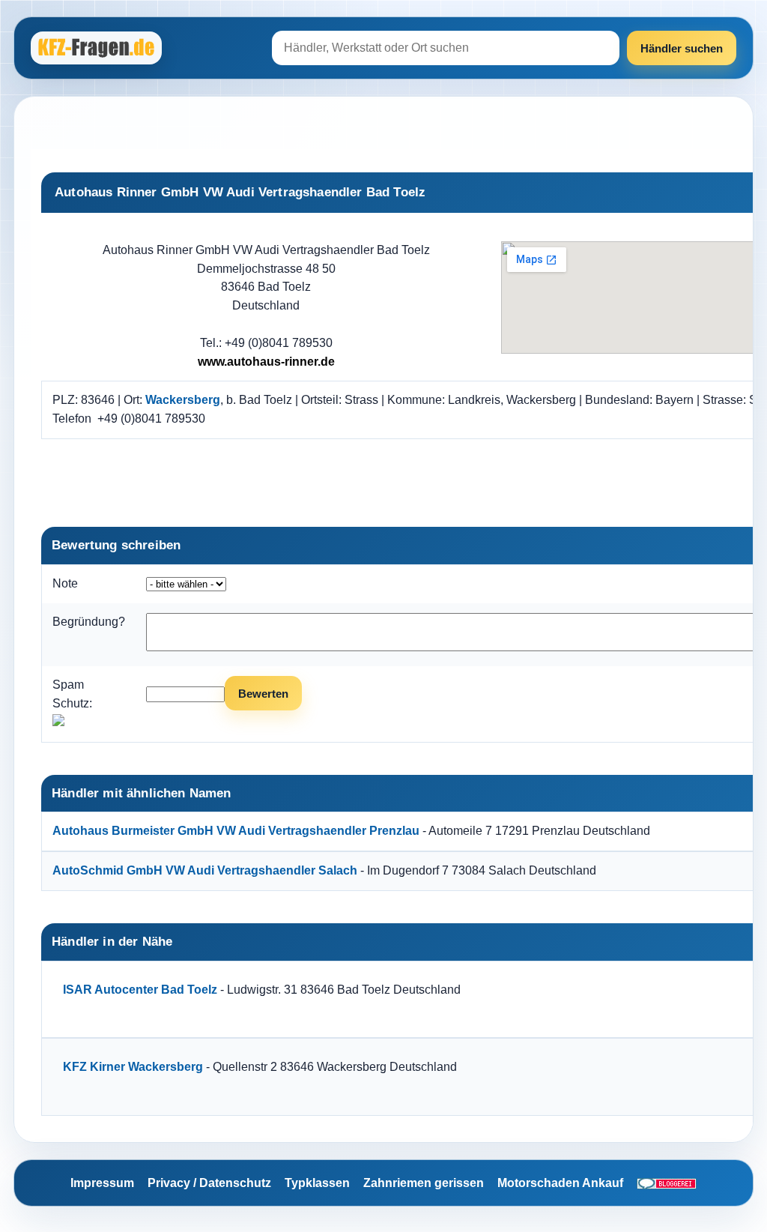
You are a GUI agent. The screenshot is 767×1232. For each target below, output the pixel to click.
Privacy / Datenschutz (209, 1183)
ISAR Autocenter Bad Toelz (140, 989)
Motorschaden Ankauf (560, 1183)
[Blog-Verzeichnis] (667, 1183)
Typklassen (317, 1183)
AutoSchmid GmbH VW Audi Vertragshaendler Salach (204, 870)
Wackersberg (182, 399)
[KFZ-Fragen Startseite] (98, 47)
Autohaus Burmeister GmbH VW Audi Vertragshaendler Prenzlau (235, 830)
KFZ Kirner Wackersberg (133, 1066)
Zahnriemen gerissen (423, 1183)
